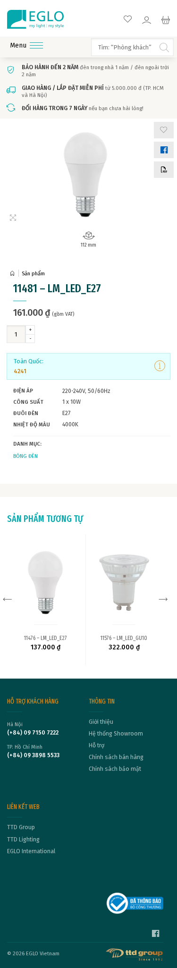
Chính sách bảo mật (115, 769)
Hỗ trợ (96, 745)
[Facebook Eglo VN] (155, 934)
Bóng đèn (25, 456)
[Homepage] (14, 273)
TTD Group (21, 827)
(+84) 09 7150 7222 (33, 732)
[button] (164, 130)
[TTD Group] (135, 954)
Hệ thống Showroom (116, 733)
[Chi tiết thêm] (160, 366)
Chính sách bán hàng (116, 757)
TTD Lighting (23, 839)
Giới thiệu (101, 722)
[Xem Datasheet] (164, 169)
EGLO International (31, 851)
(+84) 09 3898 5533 (33, 755)
